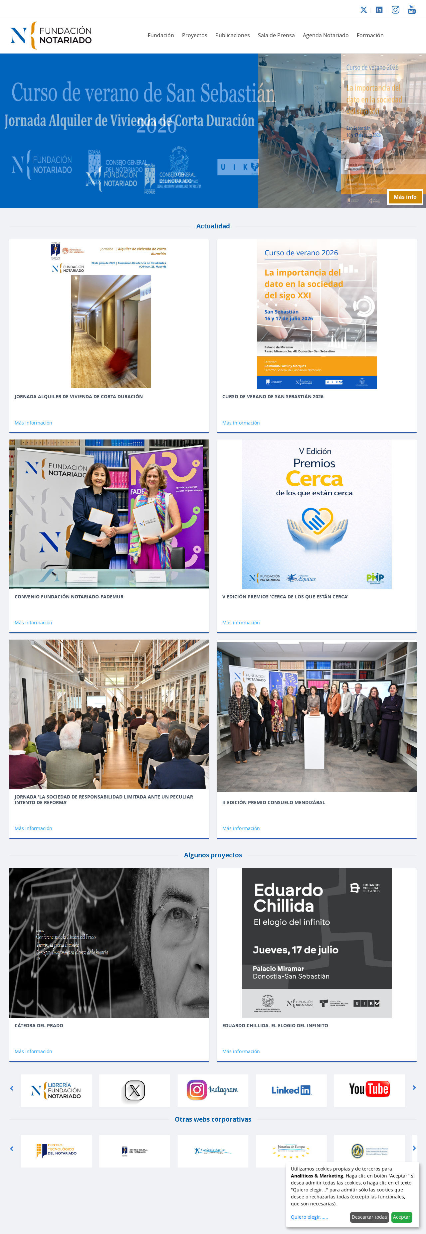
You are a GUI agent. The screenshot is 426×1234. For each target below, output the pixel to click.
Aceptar (401, 1217)
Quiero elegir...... (309, 1217)
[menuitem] (161, 35)
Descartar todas (369, 1217)
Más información (33, 423)
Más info (405, 197)
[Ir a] (54, 36)
